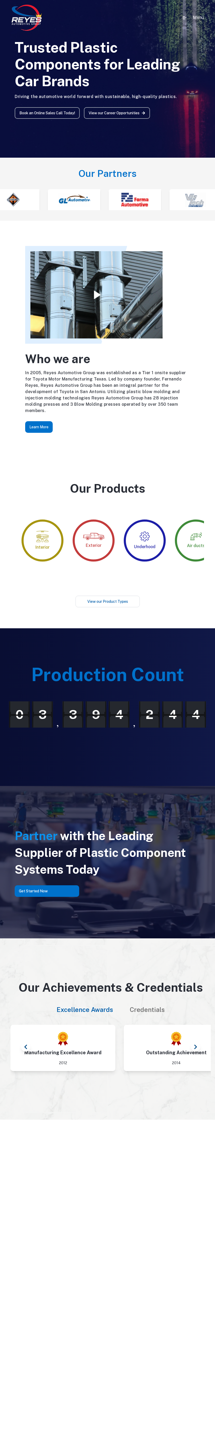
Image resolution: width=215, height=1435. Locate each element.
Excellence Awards (85, 1009)
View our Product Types (107, 601)
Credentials (147, 1009)
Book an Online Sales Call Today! (47, 113)
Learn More (39, 427)
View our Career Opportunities (114, 113)
